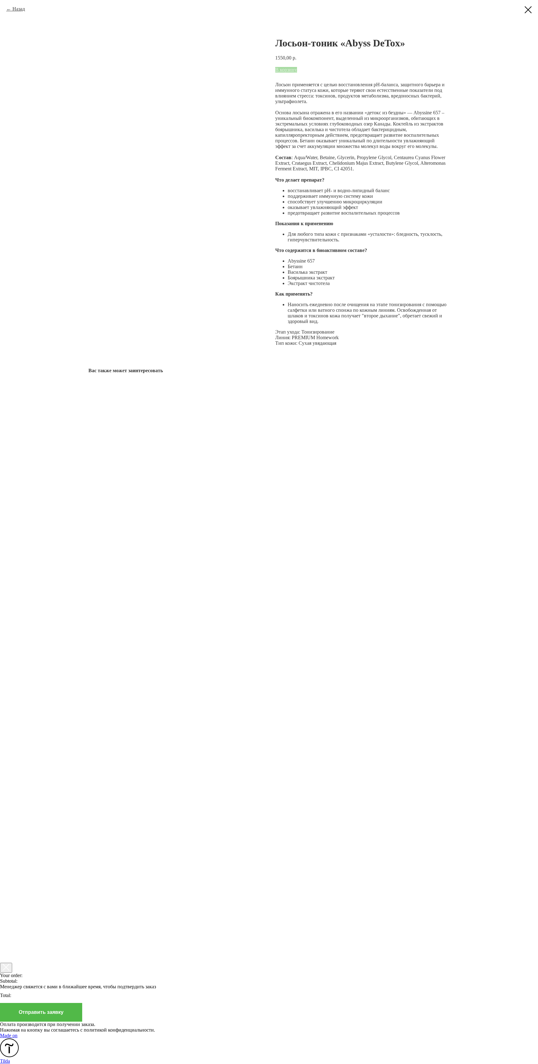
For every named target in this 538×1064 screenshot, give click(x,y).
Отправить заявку (41, 1012)
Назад (18, 9)
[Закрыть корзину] (6, 968)
